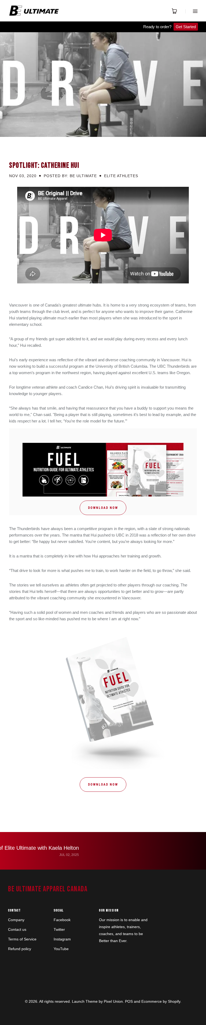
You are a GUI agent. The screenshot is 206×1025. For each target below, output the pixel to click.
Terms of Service (22, 939)
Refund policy (19, 949)
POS (129, 1001)
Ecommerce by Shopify (160, 1001)
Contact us (17, 929)
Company (16, 920)
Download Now (103, 508)
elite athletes (121, 176)
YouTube (61, 949)
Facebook (62, 920)
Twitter (59, 929)
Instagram (62, 939)
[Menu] (191, 11)
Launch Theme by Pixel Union (97, 1001)
